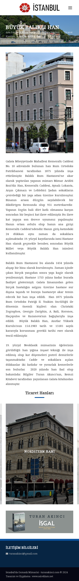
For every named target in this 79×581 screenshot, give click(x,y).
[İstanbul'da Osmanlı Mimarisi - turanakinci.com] (39, 11)
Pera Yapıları (30, 32)
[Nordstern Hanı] (39, 454)
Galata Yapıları (51, 32)
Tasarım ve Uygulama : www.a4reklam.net (29, 576)
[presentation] (9, 453)
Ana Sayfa (12, 32)
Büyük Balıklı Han (30, 36)
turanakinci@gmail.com (23, 553)
